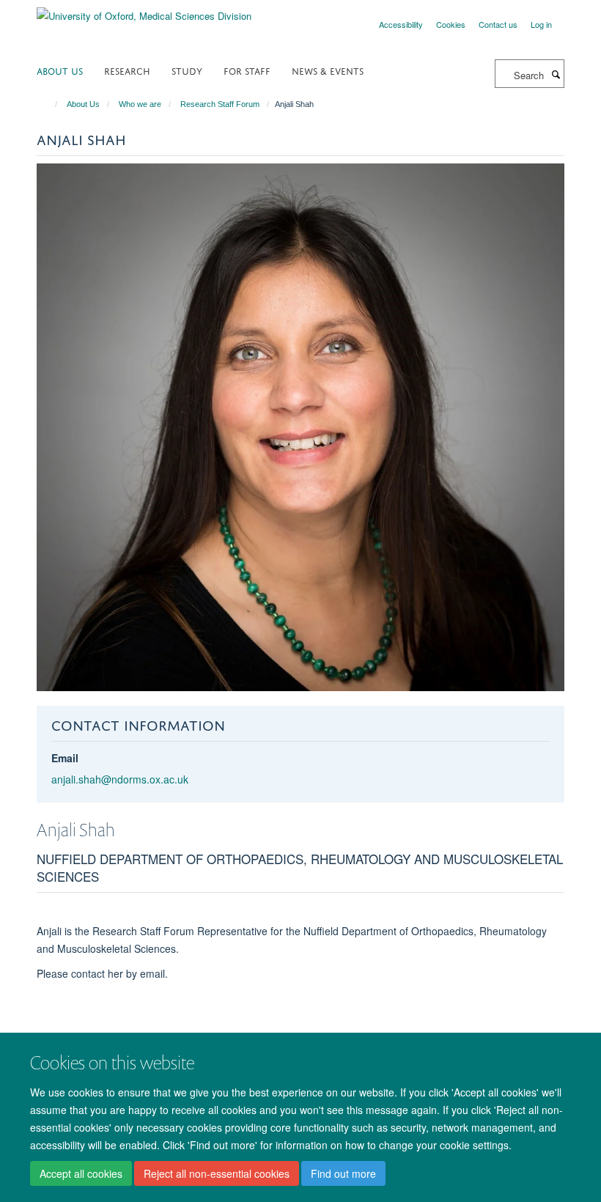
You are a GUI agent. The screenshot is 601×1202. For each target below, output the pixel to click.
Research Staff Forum (219, 104)
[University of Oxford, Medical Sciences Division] (144, 11)
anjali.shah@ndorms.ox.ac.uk (119, 779)
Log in (541, 24)
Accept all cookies (81, 1173)
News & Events (328, 70)
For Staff (247, 70)
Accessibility (401, 24)
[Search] (555, 74)
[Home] (49, 104)
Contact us (498, 24)
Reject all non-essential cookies (217, 1173)
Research (127, 70)
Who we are (140, 104)
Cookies (450, 24)
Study (187, 70)
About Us (60, 70)
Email (64, 758)
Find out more (343, 1173)
